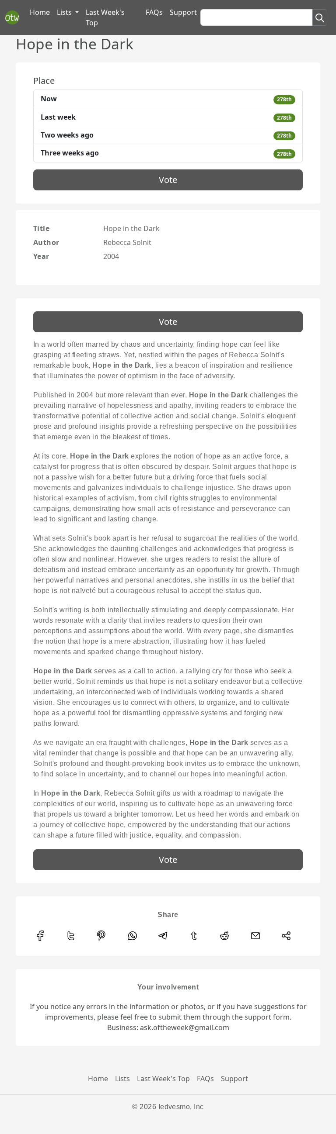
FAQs (154, 12)
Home (40, 12)
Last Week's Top (105, 17)
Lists (122, 1078)
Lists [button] (65, 12)
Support (183, 12)
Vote (168, 180)
